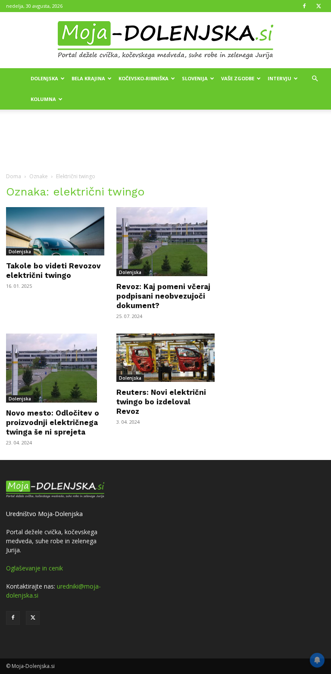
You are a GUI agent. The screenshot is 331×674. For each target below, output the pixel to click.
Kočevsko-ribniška (144, 78)
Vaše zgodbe (237, 78)
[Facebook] (304, 6)
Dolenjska (44, 78)
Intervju (279, 78)
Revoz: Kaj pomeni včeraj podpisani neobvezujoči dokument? (163, 296)
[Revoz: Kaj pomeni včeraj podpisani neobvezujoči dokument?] (165, 241)
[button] (314, 79)
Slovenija (195, 78)
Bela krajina (88, 78)
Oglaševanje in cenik (34, 568)
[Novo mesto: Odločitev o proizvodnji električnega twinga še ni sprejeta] (55, 368)
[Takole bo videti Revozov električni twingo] (55, 231)
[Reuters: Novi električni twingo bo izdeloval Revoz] (165, 358)
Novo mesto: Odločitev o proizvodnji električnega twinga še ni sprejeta (52, 422)
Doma (13, 176)
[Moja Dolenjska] (165, 40)
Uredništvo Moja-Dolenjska (44, 514)
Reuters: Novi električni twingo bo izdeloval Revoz (161, 402)
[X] (318, 6)
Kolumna (43, 99)
